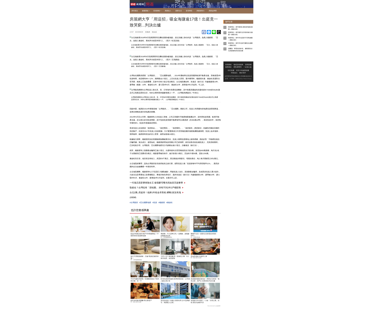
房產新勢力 (200, 11)
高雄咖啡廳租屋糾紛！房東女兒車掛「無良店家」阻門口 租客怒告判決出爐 (205, 280)
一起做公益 (248, 67)
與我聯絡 (228, 64)
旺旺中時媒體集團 (242, 70)
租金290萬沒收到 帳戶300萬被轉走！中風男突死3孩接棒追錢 (145, 235)
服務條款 (228, 67)
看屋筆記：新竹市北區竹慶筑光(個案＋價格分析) (240, 44)
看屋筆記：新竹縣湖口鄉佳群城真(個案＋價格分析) (240, 28)
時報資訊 (234, 73)
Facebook (204, 32)
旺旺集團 (231, 70)
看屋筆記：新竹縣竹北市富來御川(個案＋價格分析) (240, 33)
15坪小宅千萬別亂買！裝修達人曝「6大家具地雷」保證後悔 (175, 257)
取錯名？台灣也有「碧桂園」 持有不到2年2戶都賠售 (155, 187)
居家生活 (178, 11)
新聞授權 (248, 64)
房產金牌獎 (213, 11)
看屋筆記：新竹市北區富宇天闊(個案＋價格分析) (240, 39)
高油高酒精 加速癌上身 (199, 256)
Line (214, 32)
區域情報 (156, 11)
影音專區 (189, 11)
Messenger (209, 32)
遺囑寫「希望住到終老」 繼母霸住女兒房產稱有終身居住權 (240, 50)
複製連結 (219, 32)
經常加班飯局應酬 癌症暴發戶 (141, 300)
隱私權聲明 (238, 67)
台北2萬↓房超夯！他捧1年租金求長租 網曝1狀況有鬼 (155, 192)
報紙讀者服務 (238, 64)
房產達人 (168, 11)
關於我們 (242, 73)
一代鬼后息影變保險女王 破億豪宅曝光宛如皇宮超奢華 (156, 182)
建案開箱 (145, 11)
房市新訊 (134, 11)
